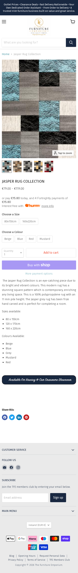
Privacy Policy (15, 559)
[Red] (31, 243)
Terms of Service (36, 559)
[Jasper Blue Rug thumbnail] (7, 166)
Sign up (58, 497)
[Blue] (20, 243)
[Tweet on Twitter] (12, 417)
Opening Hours (26, 555)
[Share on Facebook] (5, 417)
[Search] (71, 42)
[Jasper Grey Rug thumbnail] (28, 166)
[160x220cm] (29, 225)
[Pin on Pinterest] (26, 417)
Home (5, 54)
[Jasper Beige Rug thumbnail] (17, 166)
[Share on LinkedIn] (19, 417)
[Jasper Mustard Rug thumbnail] (38, 166)
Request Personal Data (52, 555)
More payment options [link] (39, 273)
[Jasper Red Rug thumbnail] (49, 166)
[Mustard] (45, 243)
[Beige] (8, 243)
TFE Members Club (59, 559)
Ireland (37, 525)
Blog (11, 555)
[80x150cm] (11, 225)
